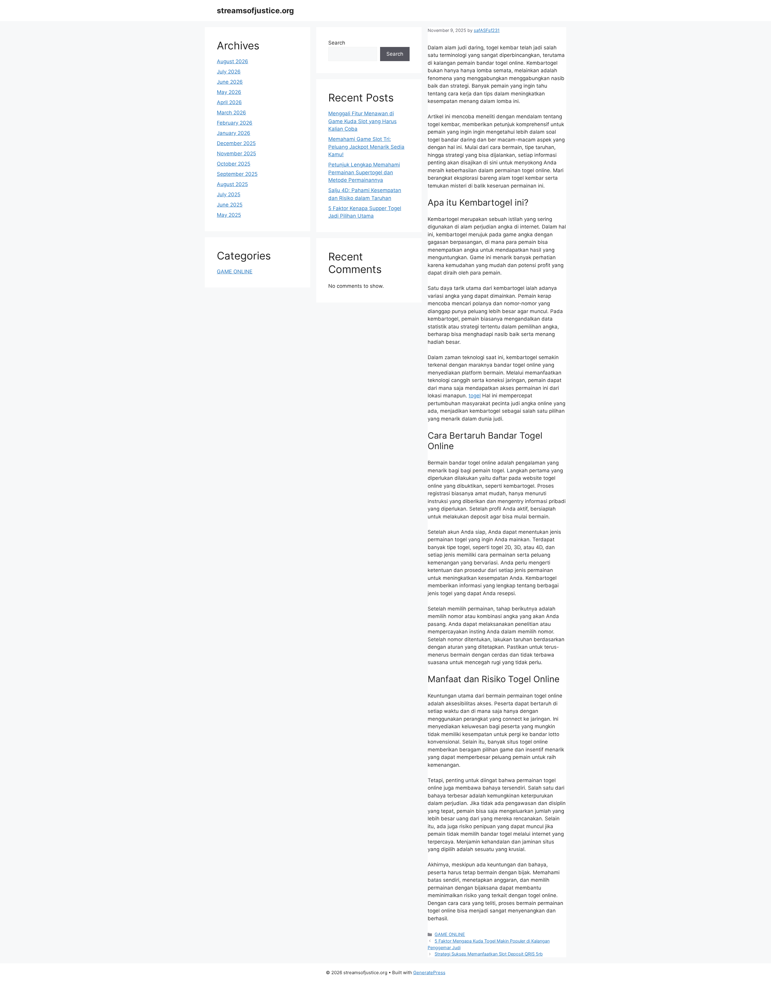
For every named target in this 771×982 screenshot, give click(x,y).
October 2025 (233, 164)
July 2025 (228, 194)
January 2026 (233, 133)
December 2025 (236, 143)
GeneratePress (429, 972)
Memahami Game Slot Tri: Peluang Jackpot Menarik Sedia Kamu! (366, 146)
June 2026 (230, 82)
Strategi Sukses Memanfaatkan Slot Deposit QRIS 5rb (489, 953)
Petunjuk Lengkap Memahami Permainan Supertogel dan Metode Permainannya (364, 172)
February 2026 (234, 123)
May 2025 (229, 215)
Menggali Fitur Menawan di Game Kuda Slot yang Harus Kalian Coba (362, 121)
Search (336, 43)
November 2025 (236, 154)
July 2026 (229, 72)
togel (475, 396)
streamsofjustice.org (255, 10)
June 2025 (229, 205)
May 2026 (229, 92)
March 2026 (231, 113)
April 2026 (229, 102)
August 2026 (232, 61)
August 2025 (232, 184)
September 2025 (237, 174)
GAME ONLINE (450, 934)
